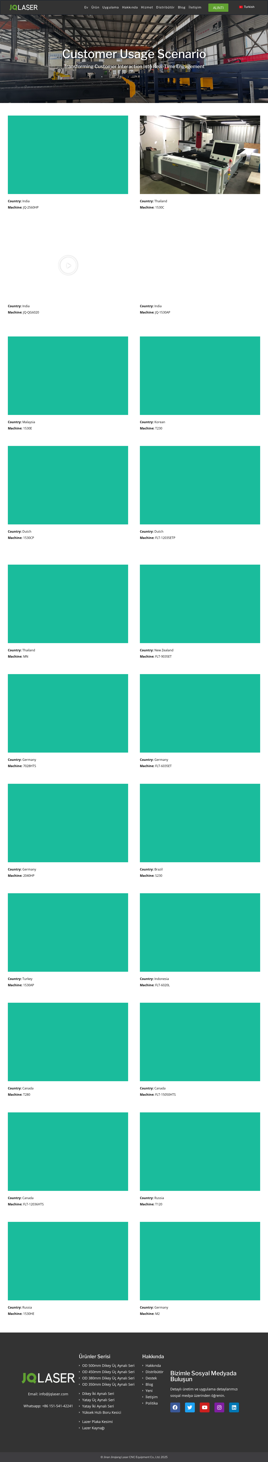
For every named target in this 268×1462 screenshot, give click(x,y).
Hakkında (130, 7)
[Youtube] (205, 1407)
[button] (68, 265)
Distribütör (165, 7)
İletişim (195, 7)
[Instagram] (219, 1407)
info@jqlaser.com (53, 1394)
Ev (86, 7)
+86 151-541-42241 (57, 1406)
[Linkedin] (234, 1407)
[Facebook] (175, 1407)
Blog (182, 7)
